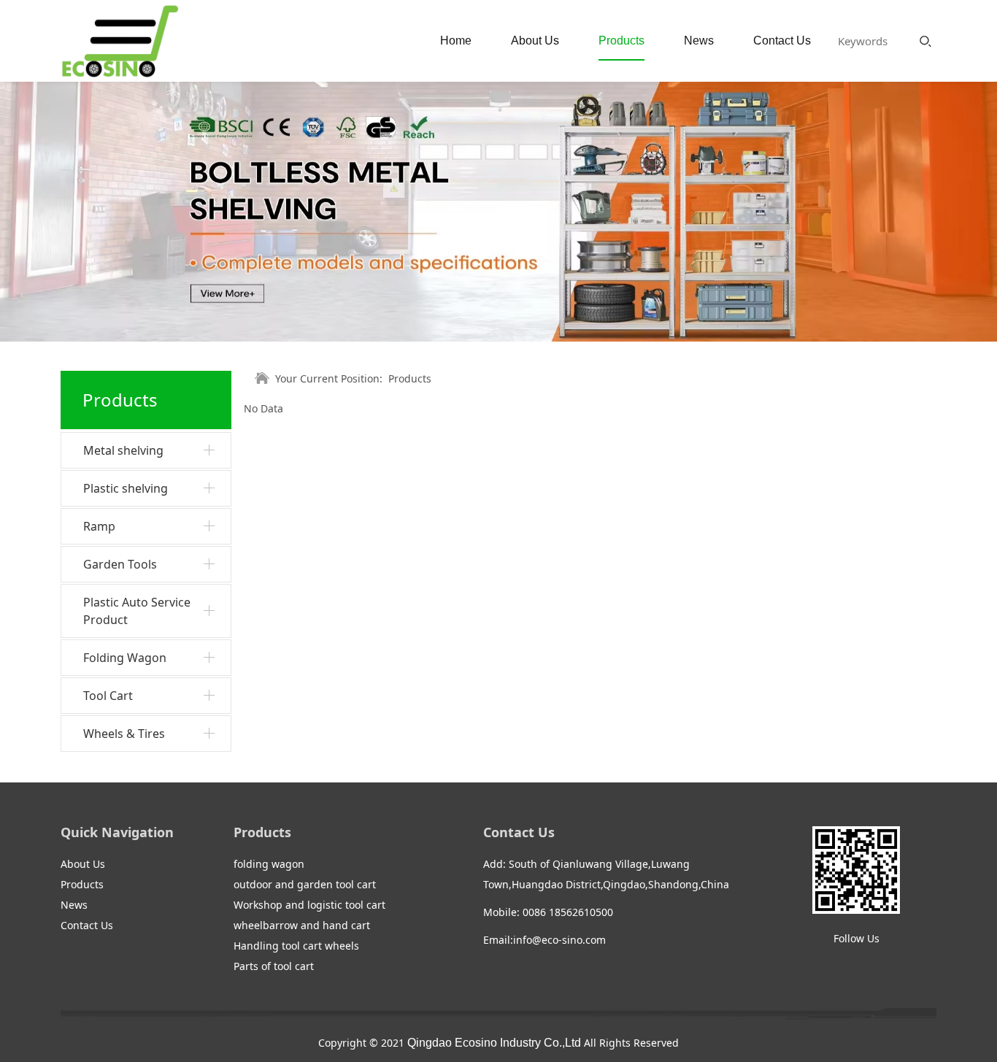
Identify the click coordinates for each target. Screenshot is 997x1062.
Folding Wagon (124, 658)
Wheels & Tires (124, 734)
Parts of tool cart (274, 966)
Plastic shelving (125, 488)
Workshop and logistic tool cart (309, 905)
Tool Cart (108, 696)
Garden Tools (120, 564)
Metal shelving (123, 450)
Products (621, 40)
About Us (535, 40)
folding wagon (269, 864)
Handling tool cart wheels (296, 946)
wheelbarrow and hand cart (302, 925)
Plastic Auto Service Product (136, 611)
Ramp (99, 526)
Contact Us (782, 40)
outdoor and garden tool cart (305, 884)
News (699, 40)
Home (455, 40)
